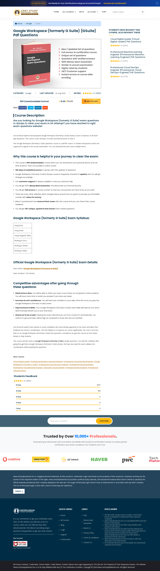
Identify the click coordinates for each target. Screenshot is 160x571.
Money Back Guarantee (88, 521)
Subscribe (103, 421)
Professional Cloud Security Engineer (54, 364)
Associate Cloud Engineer (54, 368)
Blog (81, 12)
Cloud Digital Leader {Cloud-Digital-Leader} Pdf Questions (125, 40)
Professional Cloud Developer (81, 364)
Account (91, 12)
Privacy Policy (89, 533)
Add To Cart (92, 101)
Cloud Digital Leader (21, 361)
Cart (104, 12)
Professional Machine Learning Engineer (46, 361)
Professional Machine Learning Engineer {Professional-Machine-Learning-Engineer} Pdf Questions (127, 54)
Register (64, 534)
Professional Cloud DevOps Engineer (78, 361)
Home (56, 12)
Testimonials (65, 539)
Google (29, 23)
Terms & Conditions (91, 538)
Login (63, 530)
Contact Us (88, 542)
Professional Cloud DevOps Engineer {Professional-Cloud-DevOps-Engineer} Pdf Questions (127, 70)
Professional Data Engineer (76, 368)
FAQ (85, 515)
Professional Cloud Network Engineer (28, 368)
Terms (18, 491)
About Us (87, 528)
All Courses (68, 12)
